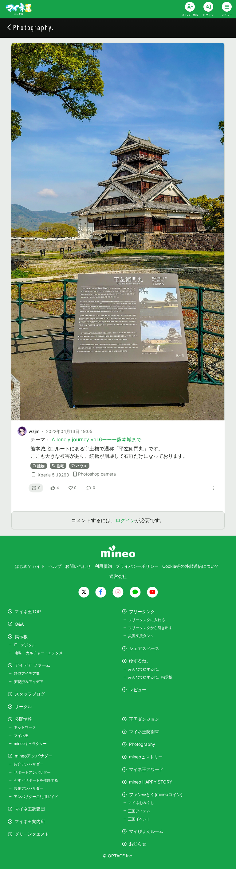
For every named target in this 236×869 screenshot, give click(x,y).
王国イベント (139, 819)
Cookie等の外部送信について (190, 566)
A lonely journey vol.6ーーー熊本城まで (96, 439)
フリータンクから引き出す (150, 627)
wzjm (34, 431)
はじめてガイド (30, 566)
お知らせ (137, 843)
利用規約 (103, 566)
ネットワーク (25, 727)
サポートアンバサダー (32, 772)
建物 (41, 465)
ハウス (81, 465)
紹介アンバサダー (28, 764)
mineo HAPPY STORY (150, 781)
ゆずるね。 (140, 660)
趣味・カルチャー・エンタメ (38, 653)
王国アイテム (139, 811)
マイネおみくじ (141, 802)
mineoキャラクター (30, 743)
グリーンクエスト (32, 834)
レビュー (137, 689)
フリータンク (142, 611)
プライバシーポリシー (137, 566)
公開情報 (23, 719)
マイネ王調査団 (30, 808)
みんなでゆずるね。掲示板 (150, 677)
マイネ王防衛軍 (144, 731)
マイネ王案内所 (30, 821)
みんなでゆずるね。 (144, 669)
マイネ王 (21, 735)
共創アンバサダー (28, 788)
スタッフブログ (30, 693)
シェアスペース (144, 648)
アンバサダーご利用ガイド (36, 796)
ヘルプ (55, 566)
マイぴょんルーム (146, 831)
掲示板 (21, 636)
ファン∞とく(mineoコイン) (156, 794)
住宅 (60, 465)
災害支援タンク (141, 635)
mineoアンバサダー (34, 755)
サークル (23, 706)
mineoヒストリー (146, 756)
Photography (142, 744)
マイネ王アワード (146, 769)
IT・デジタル (25, 645)
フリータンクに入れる (146, 619)
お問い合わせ (78, 566)
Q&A (19, 624)
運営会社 (118, 576)
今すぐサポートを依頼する (36, 780)
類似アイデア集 (27, 673)
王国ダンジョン (144, 719)
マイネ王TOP (28, 611)
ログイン (125, 520)
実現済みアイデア (28, 681)
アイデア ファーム (32, 665)
